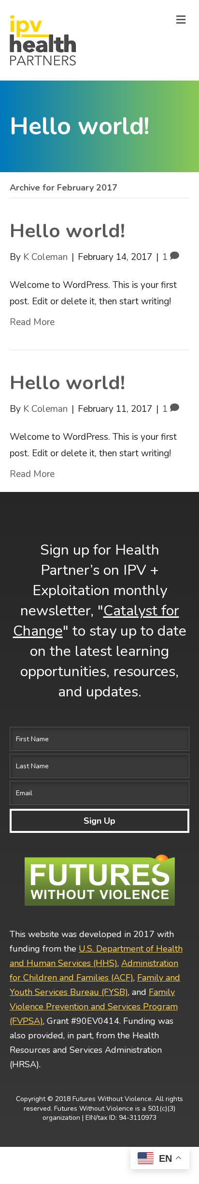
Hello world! (67, 231)
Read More (32, 322)
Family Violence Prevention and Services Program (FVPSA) (94, 1006)
